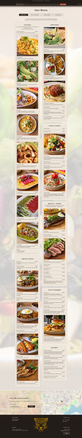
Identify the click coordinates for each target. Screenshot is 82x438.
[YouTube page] (63, 421)
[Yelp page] (67, 421)
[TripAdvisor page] (65, 421)
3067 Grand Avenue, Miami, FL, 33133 (38, 0)
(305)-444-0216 (47, 0)
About (27, 4)
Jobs (66, 433)
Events (32, 4)
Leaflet (76, 414)
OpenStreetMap (80, 414)
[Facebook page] (77, 4)
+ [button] (42, 412)
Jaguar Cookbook (56, 4)
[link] (20, 4)
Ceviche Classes (50, 4)
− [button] (42, 413)
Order (61, 4)
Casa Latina (44, 4)
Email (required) (13, 404)
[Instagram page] (79, 4)
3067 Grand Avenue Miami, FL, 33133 (15, 420)
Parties (35, 4)
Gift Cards (39, 4)
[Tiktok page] (68, 420)
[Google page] (81, 4)
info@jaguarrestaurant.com (65, 430)
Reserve (64, 4)
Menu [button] (29, 4)
